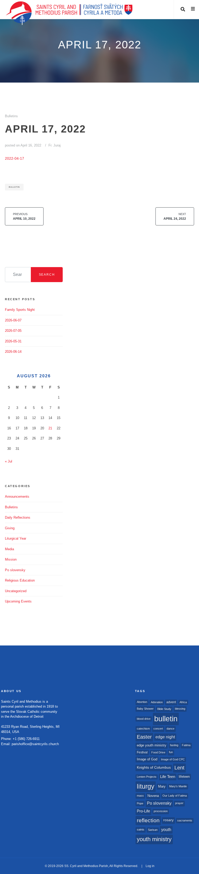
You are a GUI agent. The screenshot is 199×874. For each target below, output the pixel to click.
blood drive (144, 718)
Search (47, 274)
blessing (180, 708)
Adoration (157, 702)
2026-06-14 (13, 352)
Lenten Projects (147, 776)
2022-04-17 (14, 158)
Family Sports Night (20, 310)
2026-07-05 (13, 331)
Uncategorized (15, 591)
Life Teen (167, 777)
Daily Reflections (17, 517)
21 (50, 428)
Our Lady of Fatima (174, 795)
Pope (140, 803)
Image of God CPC (173, 759)
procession (161, 811)
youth (166, 829)
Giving (10, 528)
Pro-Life (143, 811)
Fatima (186, 745)
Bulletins (11, 116)
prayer (179, 803)
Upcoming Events (18, 601)
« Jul (8, 461)
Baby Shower (145, 708)
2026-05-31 (13, 341)
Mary (162, 786)
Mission (11, 559)
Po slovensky (15, 570)
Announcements (17, 496)
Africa (183, 702)
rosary (168, 820)
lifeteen (184, 776)
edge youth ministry (151, 745)
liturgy (145, 786)
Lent (179, 767)
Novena (153, 796)
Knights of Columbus (154, 767)
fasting (174, 745)
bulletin (14, 187)
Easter (144, 737)
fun (171, 752)
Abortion (142, 701)
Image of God (147, 759)
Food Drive (158, 752)
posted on (23, 145)
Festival (142, 752)
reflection (148, 820)
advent (171, 702)
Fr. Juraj (54, 145)
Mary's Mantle (178, 786)
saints (140, 829)
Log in (150, 866)
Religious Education (20, 580)
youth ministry (154, 839)
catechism (143, 728)
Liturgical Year (15, 538)
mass (140, 795)
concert (158, 728)
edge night (165, 737)
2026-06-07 (13, 320)
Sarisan (153, 829)
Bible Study (164, 708)
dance (170, 728)
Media (9, 549)
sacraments (184, 820)
